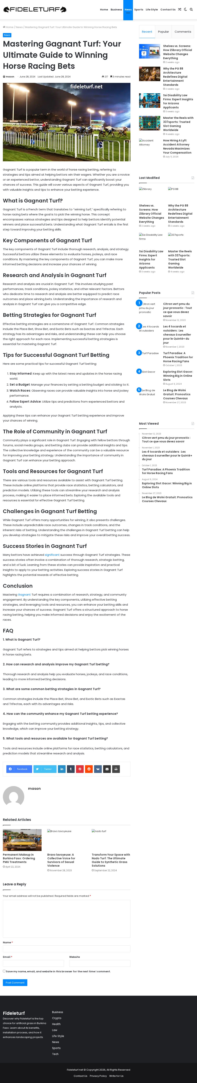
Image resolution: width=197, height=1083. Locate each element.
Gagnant (24, 595)
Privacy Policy (98, 1076)
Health (56, 1024)
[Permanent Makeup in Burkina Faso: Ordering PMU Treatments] (22, 840)
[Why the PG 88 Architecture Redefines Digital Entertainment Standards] (149, 74)
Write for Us (116, 1076)
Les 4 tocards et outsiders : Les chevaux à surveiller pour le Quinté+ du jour (177, 335)
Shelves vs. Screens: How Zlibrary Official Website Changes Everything (177, 52)
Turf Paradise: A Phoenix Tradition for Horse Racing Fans (178, 357)
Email (7, 957)
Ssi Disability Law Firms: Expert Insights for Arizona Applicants (178, 101)
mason (10, 76)
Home (104, 9)
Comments (183, 32)
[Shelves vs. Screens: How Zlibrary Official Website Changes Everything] (149, 51)
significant (52, 555)
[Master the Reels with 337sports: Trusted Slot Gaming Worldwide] (149, 123)
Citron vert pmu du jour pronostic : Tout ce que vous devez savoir (177, 310)
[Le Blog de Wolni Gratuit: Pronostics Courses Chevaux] (149, 395)
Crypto (56, 1018)
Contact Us (167, 9)
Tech (55, 1054)
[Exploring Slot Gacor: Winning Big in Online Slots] (149, 377)
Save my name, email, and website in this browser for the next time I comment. (58, 971)
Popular (163, 32)
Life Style (152, 9)
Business (116, 9)
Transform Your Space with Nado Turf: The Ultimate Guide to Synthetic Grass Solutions (111, 860)
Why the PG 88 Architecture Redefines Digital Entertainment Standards (175, 77)
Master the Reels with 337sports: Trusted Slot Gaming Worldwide (178, 124)
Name (8, 942)
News (128, 9)
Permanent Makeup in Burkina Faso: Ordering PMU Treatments (19, 858)
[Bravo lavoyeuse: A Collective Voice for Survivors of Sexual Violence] (66, 840)
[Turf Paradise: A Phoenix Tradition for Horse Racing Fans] (149, 358)
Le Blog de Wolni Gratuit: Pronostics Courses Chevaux (176, 394)
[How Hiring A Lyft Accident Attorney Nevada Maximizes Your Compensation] (149, 146)
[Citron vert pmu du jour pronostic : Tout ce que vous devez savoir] (149, 309)
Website (74, 957)
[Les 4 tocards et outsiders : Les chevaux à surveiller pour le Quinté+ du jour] (149, 332)
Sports (138, 9)
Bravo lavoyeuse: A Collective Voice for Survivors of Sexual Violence (61, 860)
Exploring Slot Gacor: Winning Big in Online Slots (178, 376)
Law (54, 1030)
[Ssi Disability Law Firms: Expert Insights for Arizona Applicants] (149, 100)
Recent (147, 32)
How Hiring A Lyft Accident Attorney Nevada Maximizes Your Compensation (177, 147)
